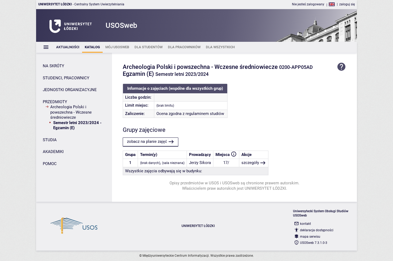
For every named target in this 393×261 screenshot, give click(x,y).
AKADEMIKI (53, 151)
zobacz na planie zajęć (147, 141)
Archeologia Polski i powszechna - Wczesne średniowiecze (71, 112)
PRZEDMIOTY (55, 101)
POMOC (50, 163)
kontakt (305, 224)
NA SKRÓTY (53, 66)
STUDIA (50, 139)
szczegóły (250, 162)
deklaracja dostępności (316, 230)
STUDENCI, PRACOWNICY (66, 78)
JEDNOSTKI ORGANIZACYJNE (70, 89)
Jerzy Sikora (200, 162)
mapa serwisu (310, 236)
